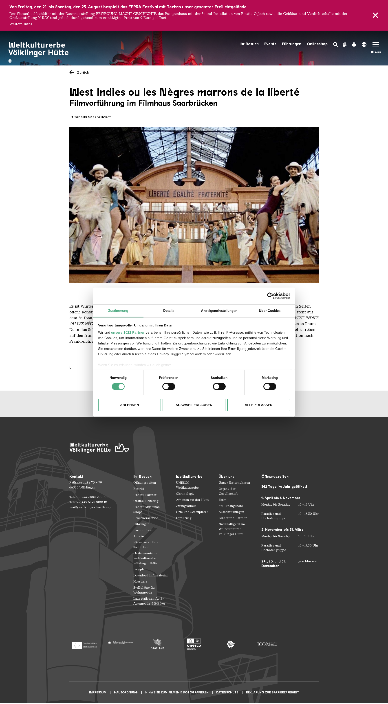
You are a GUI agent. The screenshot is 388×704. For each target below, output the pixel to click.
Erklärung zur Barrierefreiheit (272, 692)
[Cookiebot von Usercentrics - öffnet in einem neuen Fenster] (270, 295)
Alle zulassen (259, 405)
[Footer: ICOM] (267, 644)
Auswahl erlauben (194, 405)
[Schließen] (375, 15)
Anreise (139, 536)
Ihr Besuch (249, 44)
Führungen (291, 44)
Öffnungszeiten (144, 482)
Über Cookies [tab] (269, 310)
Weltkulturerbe (189, 476)
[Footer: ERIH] (230, 644)
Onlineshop (317, 44)
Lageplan (140, 569)
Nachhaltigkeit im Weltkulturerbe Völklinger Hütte (232, 529)
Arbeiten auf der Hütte (192, 500)
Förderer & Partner (233, 518)
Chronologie (185, 493)
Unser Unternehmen (234, 482)
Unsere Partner (145, 495)
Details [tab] (168, 310)
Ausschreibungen (231, 512)
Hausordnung (126, 692)
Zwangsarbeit (186, 506)
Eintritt (138, 488)
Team (223, 500)
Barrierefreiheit (145, 530)
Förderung (183, 518)
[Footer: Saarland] (157, 644)
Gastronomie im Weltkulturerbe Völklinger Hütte (145, 558)
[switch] (168, 386)
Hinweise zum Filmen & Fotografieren (177, 692)
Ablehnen (129, 405)
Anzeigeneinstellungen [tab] (219, 310)
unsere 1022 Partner (128, 332)
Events (270, 44)
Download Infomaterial (150, 575)
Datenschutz (227, 692)
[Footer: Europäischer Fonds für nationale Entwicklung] (84, 644)
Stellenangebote (231, 506)
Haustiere (140, 581)
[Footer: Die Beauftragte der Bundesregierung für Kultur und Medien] (121, 644)
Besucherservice (145, 518)
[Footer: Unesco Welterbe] (194, 644)
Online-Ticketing (145, 501)
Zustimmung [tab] (118, 310)
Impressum (97, 692)
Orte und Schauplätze (192, 512)
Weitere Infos (20, 24)
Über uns (226, 476)
